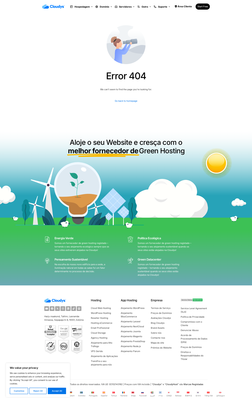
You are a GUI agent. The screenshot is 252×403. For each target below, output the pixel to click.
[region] (38, 380)
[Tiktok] (73, 308)
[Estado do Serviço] (192, 300)
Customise (19, 391)
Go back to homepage (126, 101)
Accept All (57, 391)
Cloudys (157, 384)
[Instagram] (63, 308)
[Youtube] (46, 308)
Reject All (38, 391)
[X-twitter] (57, 308)
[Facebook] (52, 308)
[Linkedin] (68, 308)
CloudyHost (172, 384)
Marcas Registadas (193, 384)
